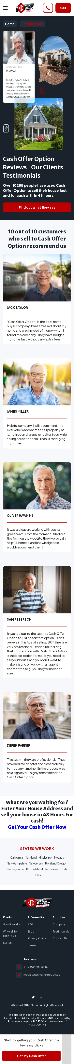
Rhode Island (34, 869)
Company (59, 924)
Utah (64, 869)
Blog (31, 931)
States (7, 942)
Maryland (31, 857)
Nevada (59, 857)
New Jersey (36, 863)
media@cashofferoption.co (41, 974)
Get (63, 8)
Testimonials (32, 24)
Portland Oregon (56, 863)
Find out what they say (37, 207)
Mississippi (45, 857)
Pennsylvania (15, 869)
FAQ (31, 924)
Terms (32, 945)
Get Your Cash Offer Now (37, 827)
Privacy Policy (37, 938)
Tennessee (52, 869)
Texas (37, 875)
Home (25, 8)
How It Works (11, 924)
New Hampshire (17, 863)
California (16, 857)
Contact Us (59, 938)
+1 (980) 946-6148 (35, 966)
